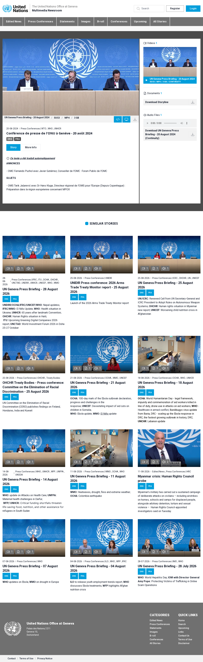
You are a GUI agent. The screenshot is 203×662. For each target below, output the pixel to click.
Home (181, 620)
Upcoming (140, 21)
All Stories (160, 21)
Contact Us (183, 635)
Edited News (13, 21)
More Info (31, 147)
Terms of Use (185, 639)
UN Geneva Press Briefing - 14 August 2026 (30, 482)
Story (13, 147)
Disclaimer (184, 643)
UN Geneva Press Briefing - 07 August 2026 (30, 568)
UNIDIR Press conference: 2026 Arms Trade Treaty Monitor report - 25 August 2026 (99, 287)
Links (181, 632)
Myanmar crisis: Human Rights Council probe (166, 478)
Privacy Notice (44, 658)
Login (193, 8)
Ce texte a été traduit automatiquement (32, 158)
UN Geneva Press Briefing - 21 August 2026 (97, 385)
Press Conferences (40, 21)
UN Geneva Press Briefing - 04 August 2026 (97, 568)
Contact (12, 658)
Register (175, 8)
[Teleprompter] (126, 119)
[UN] (15, 9)
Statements (67, 21)
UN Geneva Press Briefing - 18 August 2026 (165, 385)
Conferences (119, 21)
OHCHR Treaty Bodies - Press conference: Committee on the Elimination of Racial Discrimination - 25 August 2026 (33, 387)
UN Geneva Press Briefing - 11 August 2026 (97, 478)
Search (182, 624)
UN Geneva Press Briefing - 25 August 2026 (165, 285)
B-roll (100, 21)
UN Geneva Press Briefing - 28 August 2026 (30, 291)
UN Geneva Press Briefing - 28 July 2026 (167, 566)
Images (85, 21)
